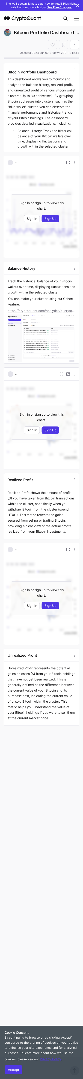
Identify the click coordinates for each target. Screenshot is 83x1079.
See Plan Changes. (59, 7)
